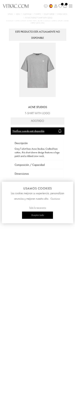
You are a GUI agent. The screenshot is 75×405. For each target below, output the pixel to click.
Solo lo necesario (37, 208)
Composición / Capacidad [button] (30, 165)
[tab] (37, 143)
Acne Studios (37, 107)
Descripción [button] (21, 143)
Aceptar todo (37, 215)
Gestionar (55, 199)
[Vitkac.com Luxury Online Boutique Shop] (16, 5)
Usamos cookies (37, 188)
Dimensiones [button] (22, 174)
